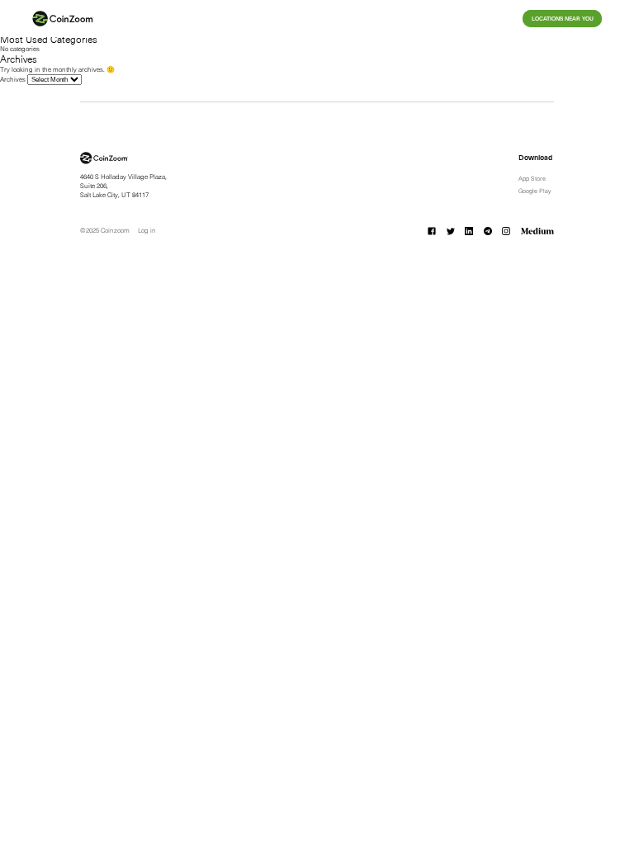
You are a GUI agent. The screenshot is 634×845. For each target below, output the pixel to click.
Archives (13, 79)
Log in (147, 230)
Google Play (534, 191)
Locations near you (563, 18)
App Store (532, 178)
